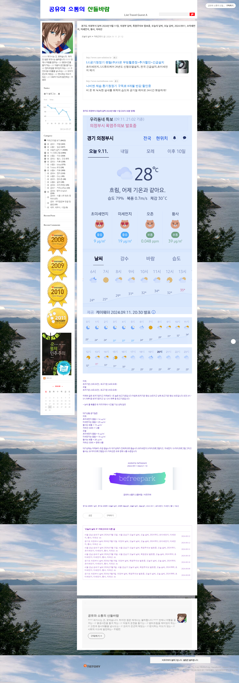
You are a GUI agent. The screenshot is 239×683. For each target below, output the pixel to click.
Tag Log (195, 667)
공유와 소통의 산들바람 (103, 615)
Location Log (184, 667)
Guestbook (216, 667)
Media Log (205, 667)
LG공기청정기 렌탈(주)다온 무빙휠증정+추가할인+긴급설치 (125, 62)
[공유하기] (95, 515)
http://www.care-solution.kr (99, 57)
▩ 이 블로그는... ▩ (52, 94)
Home (173, 667)
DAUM (186, 670)
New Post (234, 667)
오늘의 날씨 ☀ (91, 529)
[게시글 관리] (99, 515)
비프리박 (155, 670)
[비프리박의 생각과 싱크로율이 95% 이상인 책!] (57, 374)
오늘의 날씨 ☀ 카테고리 (91, 36)
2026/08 (57, 386)
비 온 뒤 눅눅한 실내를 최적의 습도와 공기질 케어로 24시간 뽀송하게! (126, 90)
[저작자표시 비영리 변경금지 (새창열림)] (121, 515)
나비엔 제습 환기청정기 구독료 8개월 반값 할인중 (118, 86)
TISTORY (91, 666)
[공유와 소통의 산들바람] (79, 15)
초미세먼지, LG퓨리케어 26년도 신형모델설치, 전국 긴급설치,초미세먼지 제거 (127, 68)
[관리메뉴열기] (233, 341)
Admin (225, 667)
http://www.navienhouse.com (99, 81)
